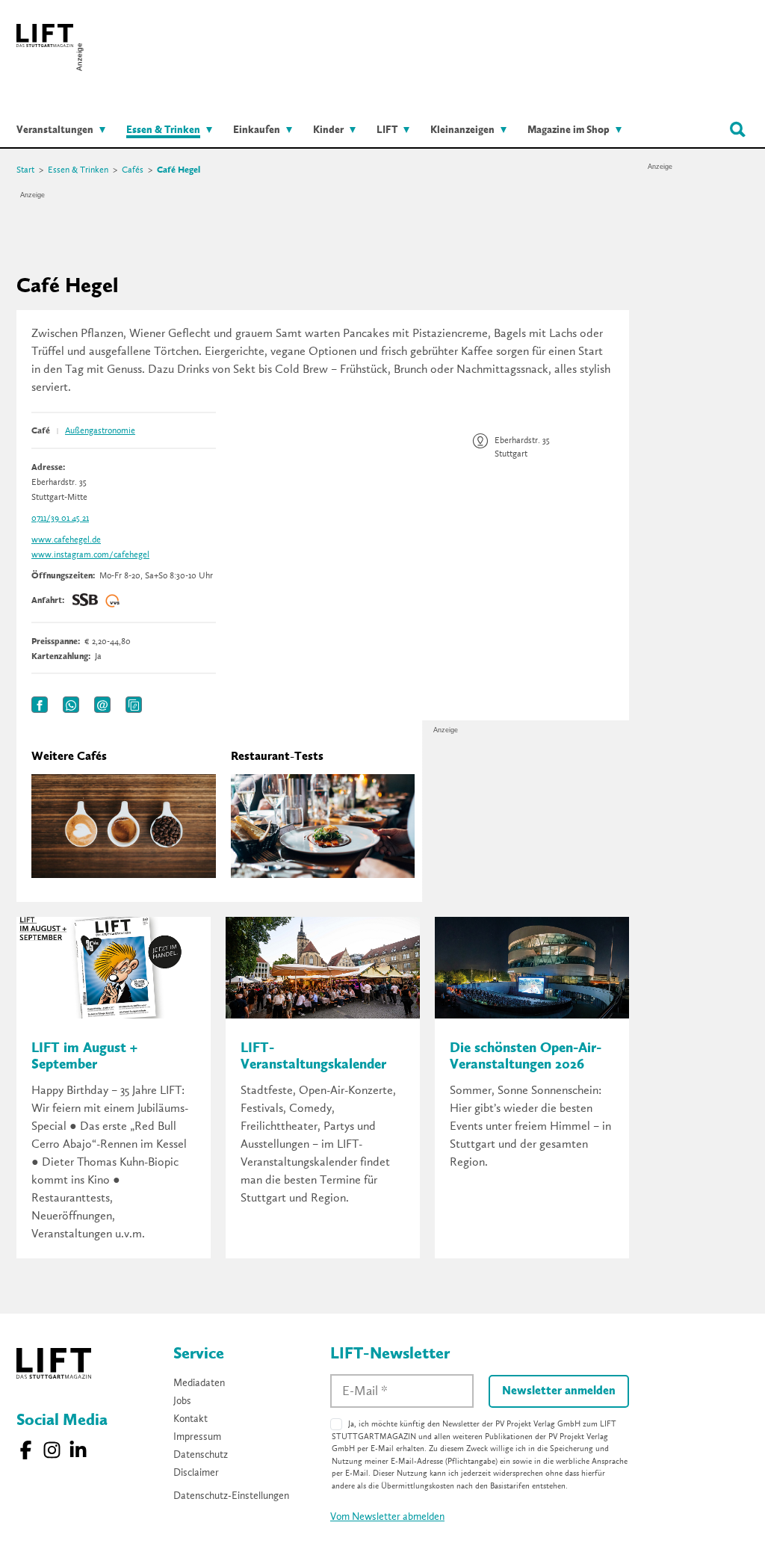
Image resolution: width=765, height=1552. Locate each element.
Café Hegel (178, 170)
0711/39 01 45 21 (60, 518)
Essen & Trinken (78, 170)
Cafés (132, 170)
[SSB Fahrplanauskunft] (85, 601)
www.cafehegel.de (66, 540)
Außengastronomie (100, 431)
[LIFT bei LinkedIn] (78, 1450)
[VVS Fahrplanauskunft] (113, 601)
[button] (39, 704)
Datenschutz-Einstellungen (231, 1496)
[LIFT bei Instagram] (52, 1450)
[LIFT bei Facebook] (25, 1450)
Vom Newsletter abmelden (387, 1517)
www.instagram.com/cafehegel (90, 555)
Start (25, 170)
